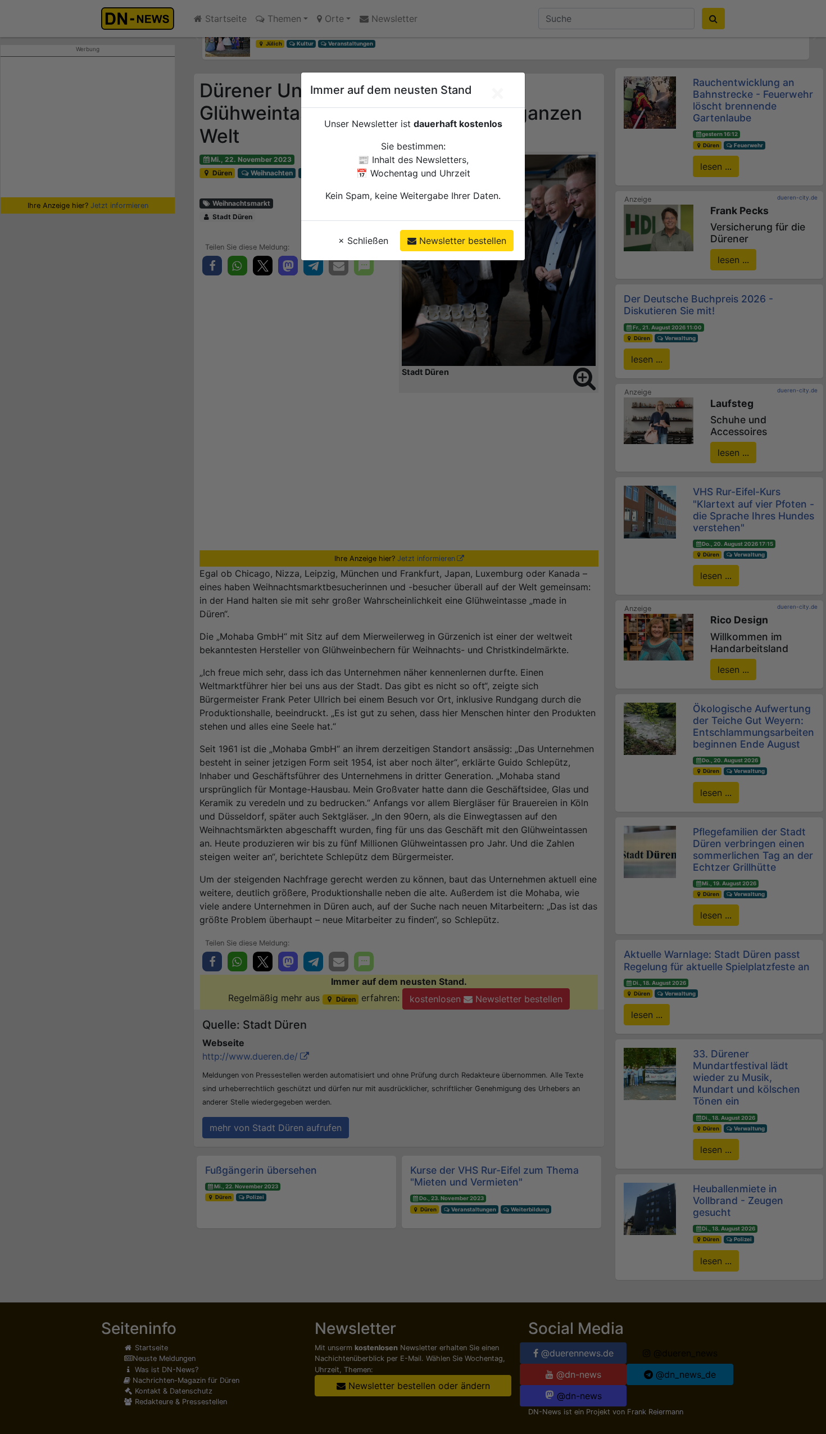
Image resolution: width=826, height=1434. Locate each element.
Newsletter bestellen (461, 240)
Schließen (363, 240)
